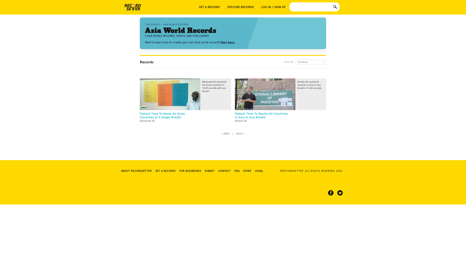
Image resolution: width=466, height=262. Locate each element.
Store (247, 171)
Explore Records (241, 7)
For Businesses (190, 171)
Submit (210, 171)
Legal (259, 171)
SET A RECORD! (209, 7)
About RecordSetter (136, 171)
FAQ (237, 171)
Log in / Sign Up (273, 7)
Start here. (227, 42)
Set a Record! (165, 171)
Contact (224, 171)
